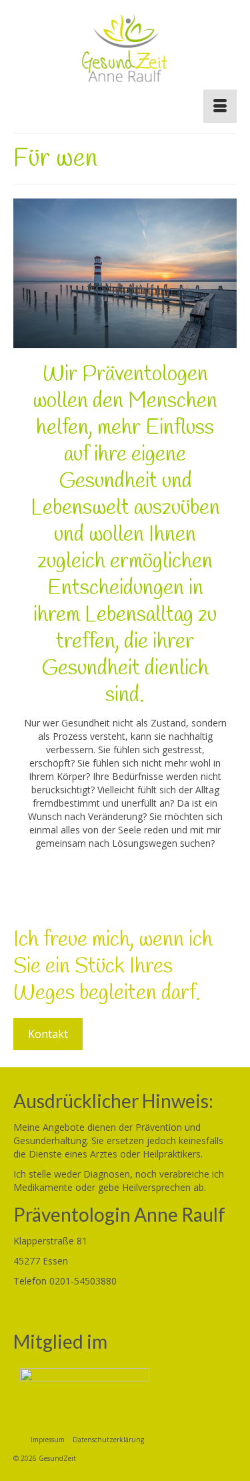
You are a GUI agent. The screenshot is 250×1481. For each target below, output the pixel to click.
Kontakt (48, 1034)
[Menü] (220, 106)
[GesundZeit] (125, 53)
